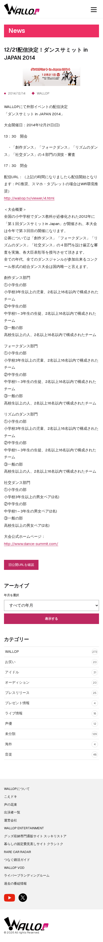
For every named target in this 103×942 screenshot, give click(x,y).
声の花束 (10, 804)
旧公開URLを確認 (21, 565)
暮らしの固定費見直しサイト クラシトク (33, 844)
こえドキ (10, 796)
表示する (51, 618)
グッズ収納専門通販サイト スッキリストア (35, 836)
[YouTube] (9, 898)
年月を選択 (11, 595)
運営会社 (10, 820)
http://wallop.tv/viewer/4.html (29, 198)
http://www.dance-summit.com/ (31, 543)
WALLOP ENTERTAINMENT (24, 828)
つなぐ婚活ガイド (17, 860)
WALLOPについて (17, 789)
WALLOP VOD (14, 868)
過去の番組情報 (15, 883)
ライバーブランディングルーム (27, 875)
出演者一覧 (12, 812)
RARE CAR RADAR (17, 852)
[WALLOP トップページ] (22, 9)
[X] (22, 897)
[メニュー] (93, 9)
